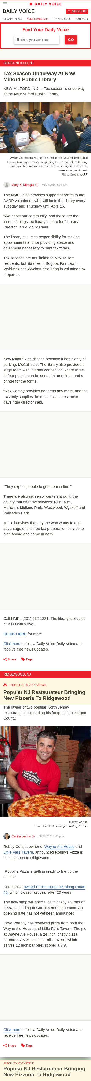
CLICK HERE (15, 634)
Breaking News (12, 19)
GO (71, 40)
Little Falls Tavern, (18, 852)
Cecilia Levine (21, 836)
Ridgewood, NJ (17, 674)
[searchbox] (39, 40)
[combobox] (36, 39)
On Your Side (62, 19)
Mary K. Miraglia (22, 185)
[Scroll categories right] (87, 19)
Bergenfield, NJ (18, 63)
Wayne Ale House (59, 846)
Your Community (38, 19)
